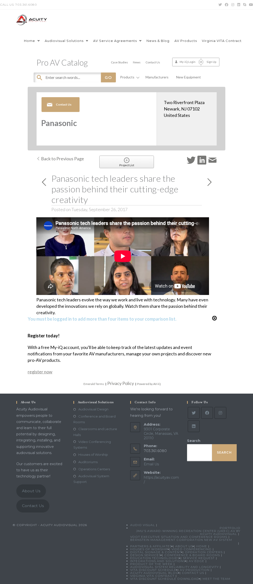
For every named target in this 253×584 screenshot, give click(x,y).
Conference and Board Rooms (94, 419)
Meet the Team (216, 579)
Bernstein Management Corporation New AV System (181, 540)
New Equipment (188, 77)
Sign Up (211, 61)
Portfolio (230, 528)
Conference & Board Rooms (192, 555)
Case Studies (119, 62)
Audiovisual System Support (91, 479)
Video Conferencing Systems (92, 444)
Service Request (199, 558)
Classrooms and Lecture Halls (95, 432)
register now (40, 371)
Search (193, 440)
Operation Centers (204, 552)
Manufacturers (157, 77)
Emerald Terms (94, 384)
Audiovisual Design (93, 409)
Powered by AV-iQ (149, 384)
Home (201, 546)
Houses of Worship (93, 454)
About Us (31, 491)
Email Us (151, 464)
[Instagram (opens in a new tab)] (233, 4)
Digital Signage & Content (155, 552)
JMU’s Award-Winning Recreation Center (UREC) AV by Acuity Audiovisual (188, 532)
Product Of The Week (151, 564)
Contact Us (153, 62)
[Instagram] (220, 413)
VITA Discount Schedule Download (164, 579)
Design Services (145, 555)
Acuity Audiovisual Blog (154, 573)
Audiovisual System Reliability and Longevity (174, 567)
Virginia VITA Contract (152, 576)
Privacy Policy (120, 383)
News (137, 62)
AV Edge (196, 561)
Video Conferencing (191, 549)
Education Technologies (154, 558)
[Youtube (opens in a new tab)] (250, 4)
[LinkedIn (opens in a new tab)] (239, 4)
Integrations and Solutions (157, 561)
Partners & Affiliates (151, 546)
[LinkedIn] (194, 426)
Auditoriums (88, 462)
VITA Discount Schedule (153, 570)
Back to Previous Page (62, 158)
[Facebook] (207, 413)
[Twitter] (194, 413)
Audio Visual (142, 525)
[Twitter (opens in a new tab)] (220, 4)
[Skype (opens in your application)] (245, 4)
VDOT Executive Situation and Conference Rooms (178, 537)
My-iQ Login (187, 61)
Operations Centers (94, 469)
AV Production (195, 570)
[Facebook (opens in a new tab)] (226, 4)
